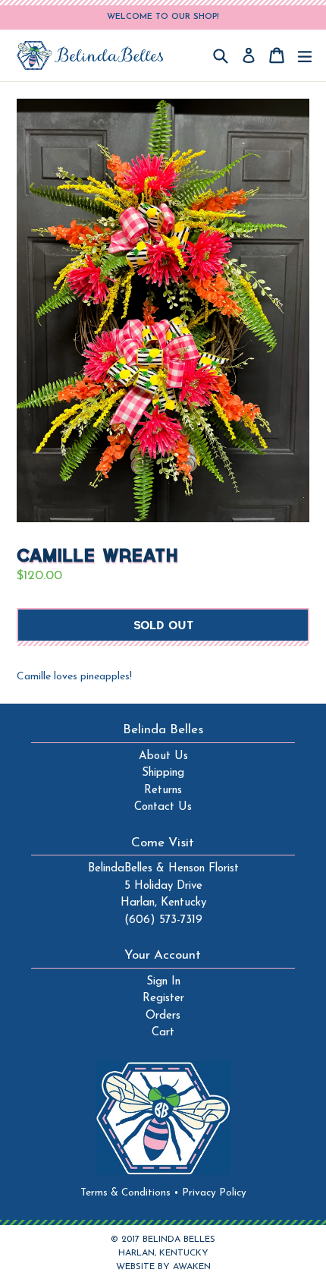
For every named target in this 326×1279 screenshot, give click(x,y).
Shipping (163, 773)
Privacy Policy (214, 1193)
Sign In (163, 982)
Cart (163, 1032)
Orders (163, 1016)
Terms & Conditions (129, 1193)
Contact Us (163, 807)
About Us (163, 756)
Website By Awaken (163, 1266)
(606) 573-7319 (163, 920)
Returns (163, 790)
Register (163, 998)
